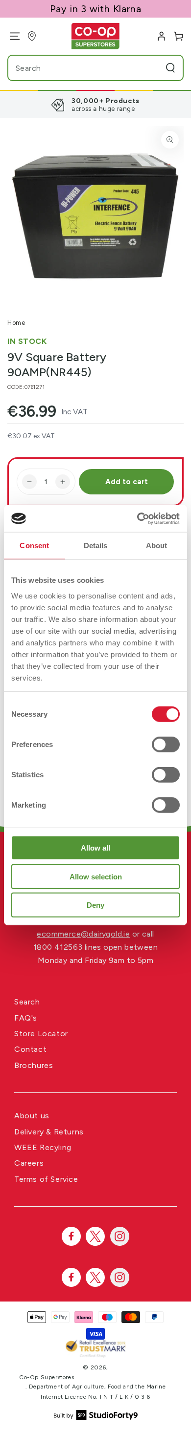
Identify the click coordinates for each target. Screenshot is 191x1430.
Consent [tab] (34, 545)
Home (16, 322)
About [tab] (156, 545)
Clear (151, 68)
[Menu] (11, 36)
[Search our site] (170, 68)
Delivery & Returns (49, 1131)
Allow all (95, 848)
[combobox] (77, 68)
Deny (95, 905)
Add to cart (126, 481)
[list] (95, 104)
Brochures (33, 1065)
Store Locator (41, 1033)
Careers (29, 1163)
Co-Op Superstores (46, 1377)
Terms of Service (46, 1179)
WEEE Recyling (43, 1147)
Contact (30, 1049)
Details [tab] (96, 545)
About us (31, 1115)
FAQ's (25, 1018)
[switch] (166, 744)
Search (27, 1001)
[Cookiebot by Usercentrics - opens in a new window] (137, 518)
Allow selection (96, 876)
